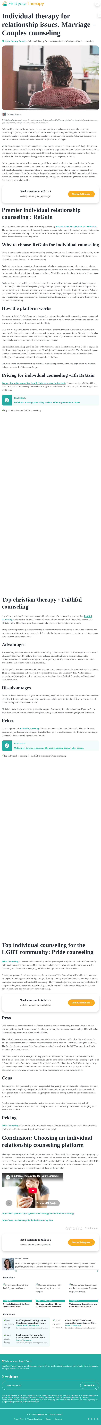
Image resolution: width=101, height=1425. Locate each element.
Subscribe (89, 1385)
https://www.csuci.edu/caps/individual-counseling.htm (27, 1220)
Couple (22, 41)
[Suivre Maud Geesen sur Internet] (97, 1271)
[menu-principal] (97, 3)
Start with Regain (81, 194)
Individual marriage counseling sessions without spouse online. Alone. (47, 402)
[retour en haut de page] (97, 1411)
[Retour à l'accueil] (45, 4)
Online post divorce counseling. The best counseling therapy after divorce (49, 748)
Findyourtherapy (10, 41)
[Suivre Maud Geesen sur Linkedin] (16, 1271)
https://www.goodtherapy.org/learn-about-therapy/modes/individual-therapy (38, 1213)
